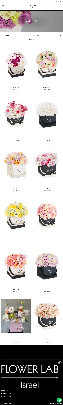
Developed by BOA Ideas (56, 403)
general (31, 352)
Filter (7, 36)
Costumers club (31, 357)
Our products (31, 347)
